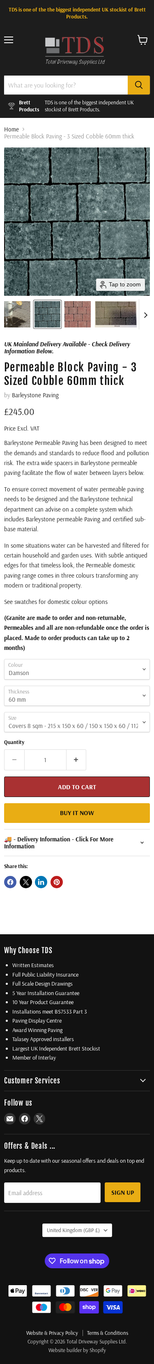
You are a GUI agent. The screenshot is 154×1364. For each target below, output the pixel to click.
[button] (17, 314)
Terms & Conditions (107, 1332)
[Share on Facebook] (10, 882)
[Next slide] (145, 314)
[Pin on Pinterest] (57, 882)
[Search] (139, 85)
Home (11, 129)
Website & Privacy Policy (52, 1332)
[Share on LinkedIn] (41, 882)
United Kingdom (73, 1230)
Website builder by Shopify (77, 1350)
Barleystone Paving (35, 395)
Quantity (14, 742)
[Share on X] (26, 882)
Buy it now (77, 813)
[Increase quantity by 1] (77, 759)
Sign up (122, 1192)
